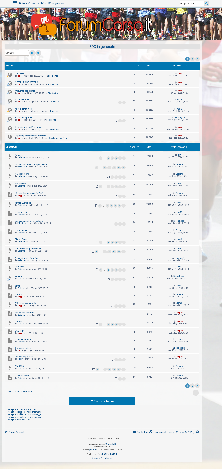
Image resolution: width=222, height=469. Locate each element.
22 (109, 168)
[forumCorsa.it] (111, 17)
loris (19, 76)
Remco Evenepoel (23, 203)
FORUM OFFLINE (22, 73)
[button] (197, 59)
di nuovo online (22, 99)
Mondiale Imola (22, 376)
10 (123, 206)
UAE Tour (19, 331)
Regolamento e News (58, 138)
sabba (179, 99)
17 (114, 252)
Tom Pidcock (21, 212)
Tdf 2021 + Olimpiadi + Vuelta (28, 248)
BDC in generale (102, 47)
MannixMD (110, 444)
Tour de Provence (23, 339)
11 (114, 369)
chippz (20, 195)
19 (123, 252)
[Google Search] (206, 3)
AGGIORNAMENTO (23, 109)
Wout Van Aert (21, 230)
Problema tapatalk (23, 117)
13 (123, 369)
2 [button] (192, 58)
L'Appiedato (22, 223)
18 (119, 252)
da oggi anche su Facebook (28, 127)
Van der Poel (21, 183)
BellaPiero (21, 260)
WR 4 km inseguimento (25, 303)
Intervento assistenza (25, 91)
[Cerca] (32, 53)
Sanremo (19, 276)
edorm (20, 359)
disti (180, 155)
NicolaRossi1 (179, 221)
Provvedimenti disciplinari (27, 258)
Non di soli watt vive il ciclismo (29, 221)
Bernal (17, 286)
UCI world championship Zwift (29, 193)
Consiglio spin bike (24, 356)
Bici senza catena (23, 348)
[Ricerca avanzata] (38, 53)
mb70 (179, 109)
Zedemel (21, 157)
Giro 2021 (19, 321)
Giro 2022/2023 (22, 174)
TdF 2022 (19, 294)
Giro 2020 (19, 366)
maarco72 (179, 258)
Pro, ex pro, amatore (24, 312)
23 (114, 168)
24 (119, 168)
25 (123, 168)
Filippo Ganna (21, 239)
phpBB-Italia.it (109, 453)
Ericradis (179, 303)
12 (119, 369)
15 (104, 252)
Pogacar (19, 155)
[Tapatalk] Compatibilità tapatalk (30, 136)
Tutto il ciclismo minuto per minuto (31, 164)
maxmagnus (179, 117)
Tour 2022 (19, 266)
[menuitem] (171, 432)
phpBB (92, 449)
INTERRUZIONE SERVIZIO (27, 82)
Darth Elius (22, 167)
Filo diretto (53, 76)
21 (104, 168)
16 (109, 252)
